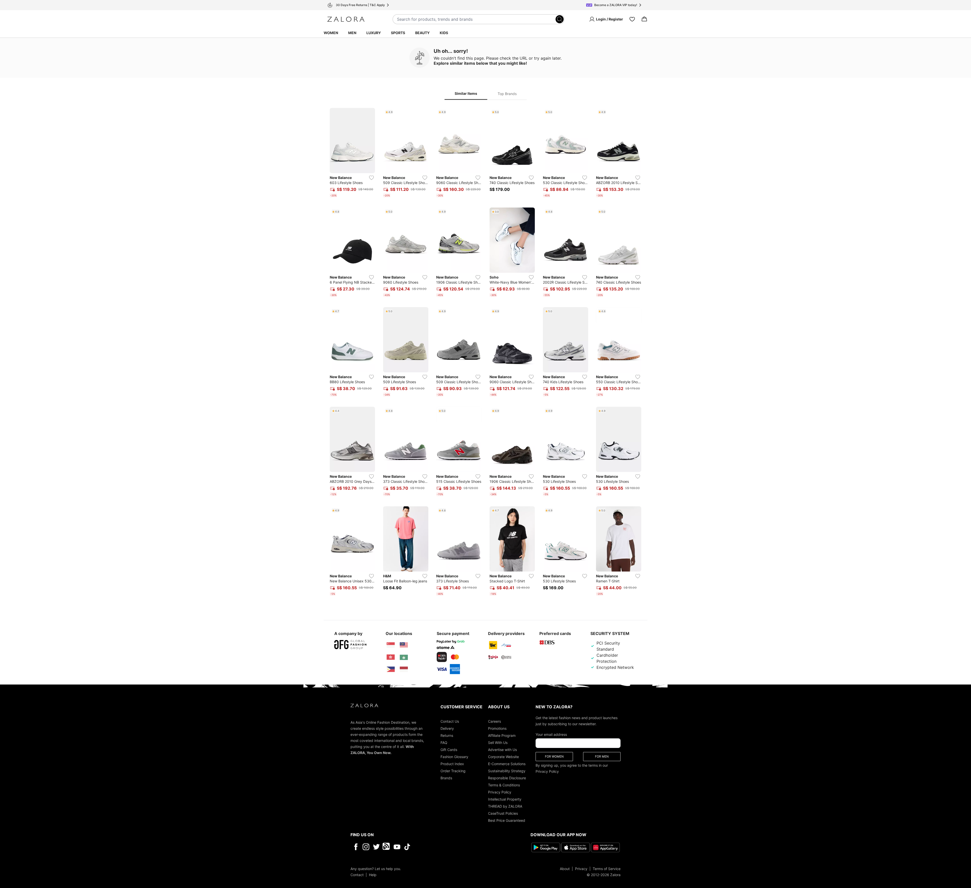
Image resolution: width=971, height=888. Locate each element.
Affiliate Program (502, 735)
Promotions (497, 728)
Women (331, 33)
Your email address (551, 734)
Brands (446, 778)
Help (373, 875)
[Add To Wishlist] (371, 177)
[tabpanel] (485, 353)
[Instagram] (366, 847)
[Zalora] (346, 19)
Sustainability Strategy (506, 771)
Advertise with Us (502, 749)
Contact (357, 875)
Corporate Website (503, 757)
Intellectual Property (504, 799)
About (565, 869)
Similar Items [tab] (466, 93)
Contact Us (449, 721)
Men (352, 33)
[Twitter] (376, 847)
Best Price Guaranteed (506, 820)
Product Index (452, 764)
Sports (398, 33)
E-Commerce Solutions (506, 764)
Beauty (422, 33)
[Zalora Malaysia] (404, 645)
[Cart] (644, 19)
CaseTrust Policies (503, 813)
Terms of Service (607, 869)
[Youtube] (397, 847)
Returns (446, 735)
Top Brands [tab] (507, 94)
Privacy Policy (499, 792)
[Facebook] (355, 847)
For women (554, 756)
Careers (494, 721)
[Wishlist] (632, 19)
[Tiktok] (440, 847)
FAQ (443, 742)
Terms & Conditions (504, 785)
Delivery (447, 728)
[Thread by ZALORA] (387, 847)
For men (602, 756)
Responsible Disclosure (507, 778)
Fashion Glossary (454, 757)
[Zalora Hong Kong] (391, 657)
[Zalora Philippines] (391, 669)
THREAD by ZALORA (505, 806)
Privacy (581, 869)
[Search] (560, 19)
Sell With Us (497, 742)
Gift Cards (448, 749)
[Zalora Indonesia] (404, 669)
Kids (444, 33)
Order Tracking (453, 771)
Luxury (373, 33)
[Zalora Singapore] (391, 645)
